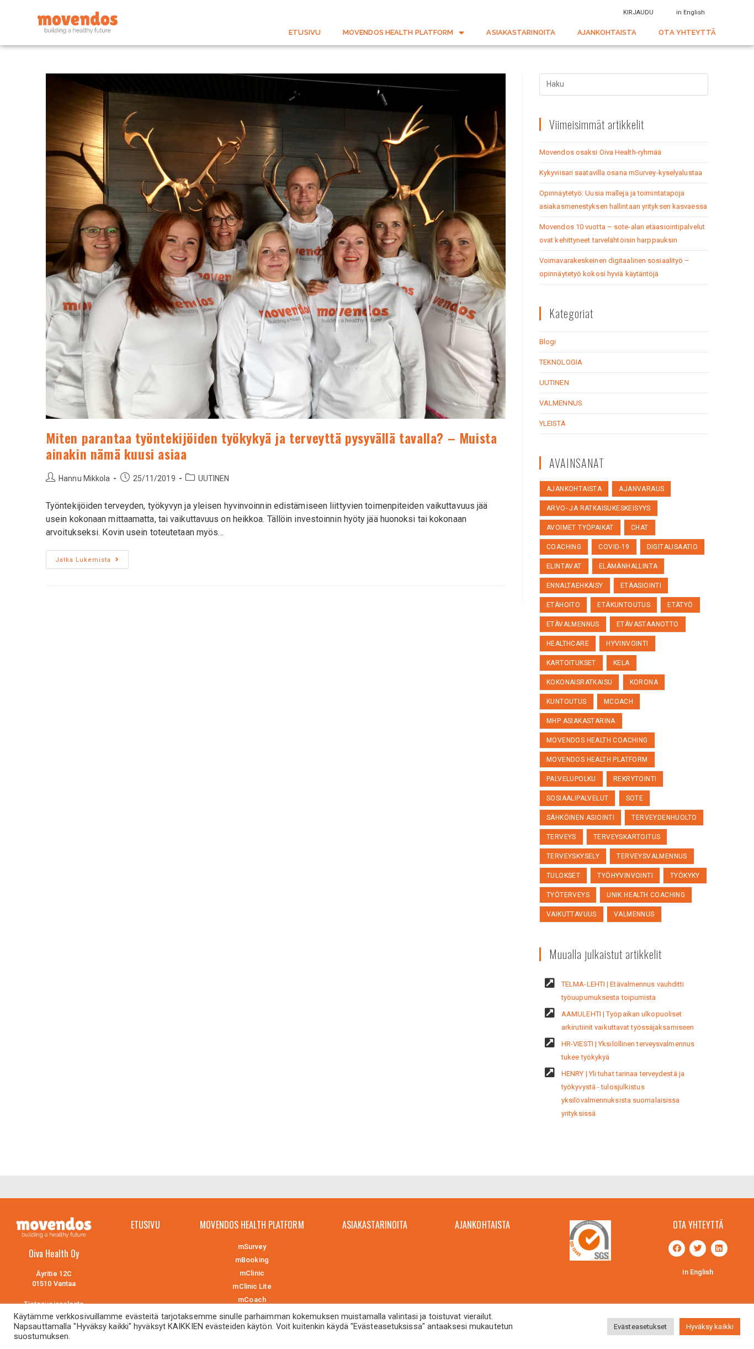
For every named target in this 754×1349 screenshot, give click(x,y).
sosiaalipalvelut (577, 798)
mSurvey (252, 1246)
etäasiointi (640, 585)
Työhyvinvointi (625, 875)
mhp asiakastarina (580, 721)
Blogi (547, 342)
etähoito (563, 605)
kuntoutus (566, 701)
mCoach (618, 701)
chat (640, 527)
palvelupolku (571, 779)
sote (635, 798)
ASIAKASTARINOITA (520, 32)
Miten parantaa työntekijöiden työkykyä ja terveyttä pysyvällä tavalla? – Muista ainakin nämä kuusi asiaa (271, 445)
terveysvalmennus (652, 856)
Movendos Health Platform (597, 759)
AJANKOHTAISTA (606, 32)
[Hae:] (623, 84)
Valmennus (634, 914)
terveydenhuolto (664, 817)
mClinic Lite (251, 1286)
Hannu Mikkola (84, 478)
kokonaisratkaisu (579, 682)
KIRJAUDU (638, 12)
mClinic (252, 1273)
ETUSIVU (305, 32)
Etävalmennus (572, 624)
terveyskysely (572, 856)
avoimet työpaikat (580, 527)
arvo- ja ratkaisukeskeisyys (598, 508)
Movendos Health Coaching (597, 740)
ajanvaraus (641, 489)
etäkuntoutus (623, 605)
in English (690, 12)
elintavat (564, 566)
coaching (563, 547)
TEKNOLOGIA (560, 362)
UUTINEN (214, 478)
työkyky (685, 875)
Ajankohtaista (574, 489)
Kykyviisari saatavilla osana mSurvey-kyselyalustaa (620, 172)
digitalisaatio (672, 547)
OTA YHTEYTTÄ (687, 32)
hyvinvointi (627, 643)
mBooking (252, 1260)
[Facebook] (676, 1248)
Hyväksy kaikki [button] (710, 1326)
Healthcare (567, 643)
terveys (561, 837)
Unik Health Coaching (646, 895)
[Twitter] (697, 1248)
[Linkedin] (719, 1248)
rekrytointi (634, 779)
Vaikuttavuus (571, 914)
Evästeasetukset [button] (640, 1326)
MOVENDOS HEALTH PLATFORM (398, 32)
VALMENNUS (560, 403)
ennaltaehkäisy (574, 585)
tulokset (563, 875)
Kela (621, 663)
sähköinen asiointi (580, 817)
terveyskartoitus (626, 837)
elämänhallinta (628, 566)
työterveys (568, 895)
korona (644, 682)
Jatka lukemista (83, 559)
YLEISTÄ (552, 423)
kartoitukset (571, 663)
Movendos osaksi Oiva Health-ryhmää (600, 152)
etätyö (680, 605)
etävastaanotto (648, 624)
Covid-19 (613, 547)
